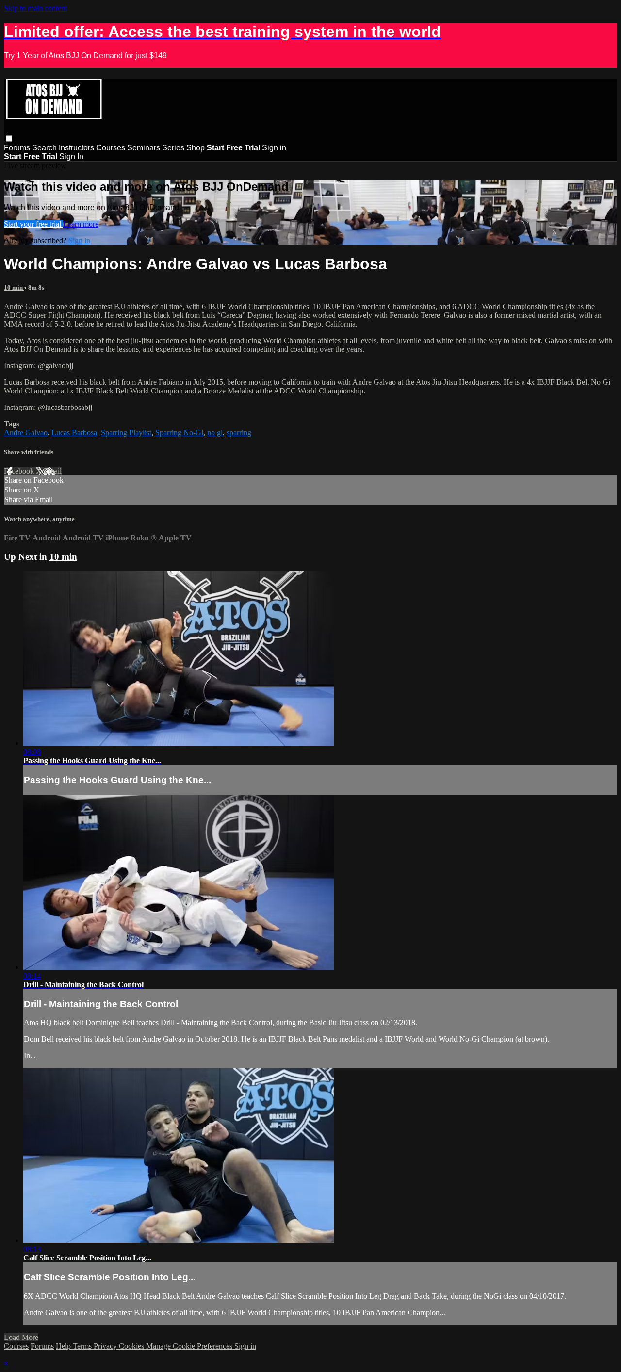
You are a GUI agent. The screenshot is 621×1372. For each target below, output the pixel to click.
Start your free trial (33, 224)
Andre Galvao (26, 432)
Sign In (71, 156)
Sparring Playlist (126, 432)
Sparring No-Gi (179, 432)
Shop (195, 148)
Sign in (274, 148)
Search (45, 148)
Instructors (76, 148)
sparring (239, 432)
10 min (14, 287)
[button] (9, 138)
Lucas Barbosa (74, 432)
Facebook (20, 471)
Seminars (143, 148)
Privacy (106, 1346)
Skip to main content (35, 8)
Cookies (132, 1346)
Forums (18, 148)
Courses (110, 148)
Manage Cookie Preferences (190, 1346)
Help (64, 1346)
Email (53, 471)
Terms (83, 1346)
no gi (215, 432)
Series (173, 148)
